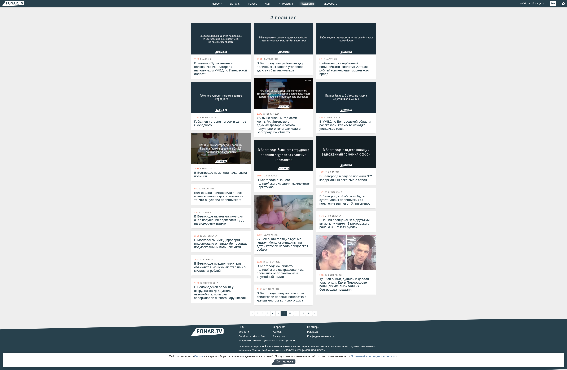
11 (290, 313)
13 (303, 313)
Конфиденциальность (320, 336)
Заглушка (279, 336)
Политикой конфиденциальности (373, 356)
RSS (241, 327)
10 (284, 313)
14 (309, 313)
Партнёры (313, 327)
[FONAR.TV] (13, 3)
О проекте (279, 327)
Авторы (277, 332)
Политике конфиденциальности (304, 350)
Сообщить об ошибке (251, 336)
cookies (265, 346)
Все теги (243, 332)
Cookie (198, 356)
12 (296, 313)
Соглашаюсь (284, 361)
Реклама (312, 332)
